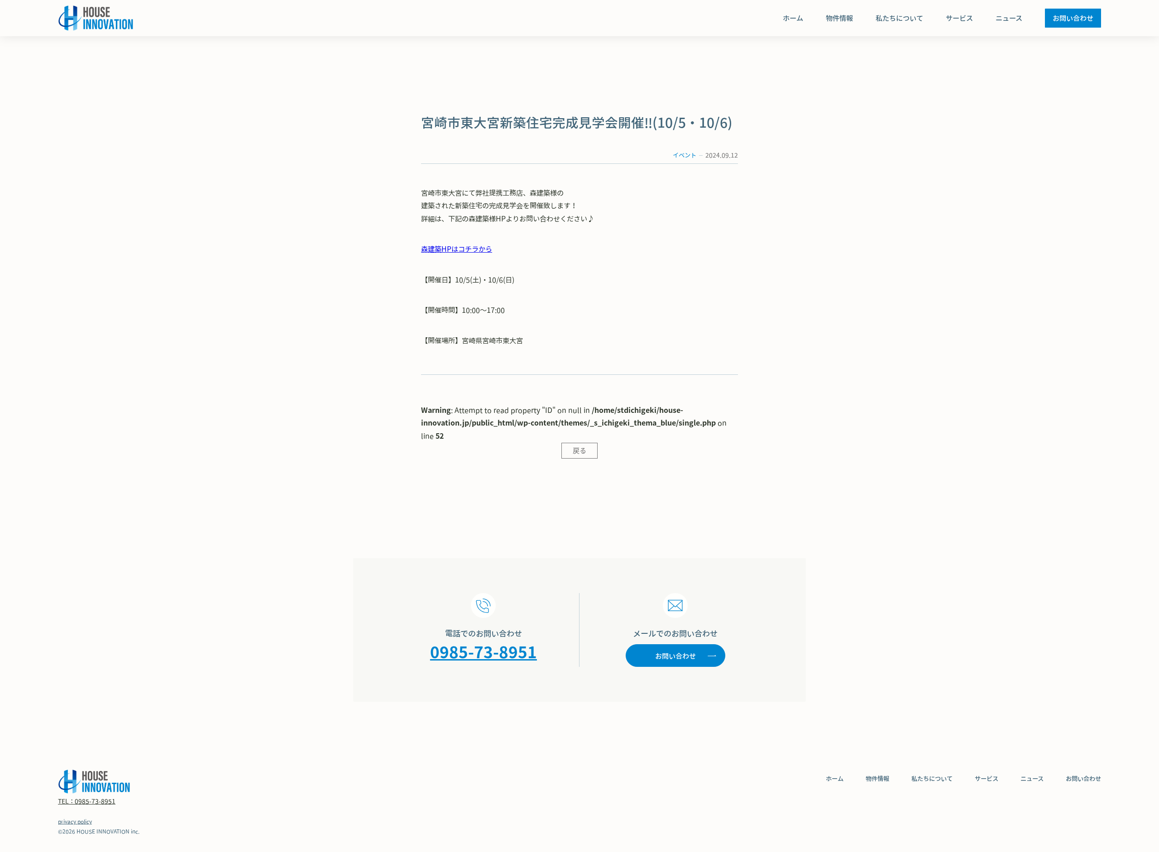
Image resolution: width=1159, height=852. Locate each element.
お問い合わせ (675, 656)
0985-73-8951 (483, 652)
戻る (579, 450)
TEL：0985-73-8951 (86, 801)
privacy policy (75, 821)
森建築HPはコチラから (456, 249)
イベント (684, 155)
